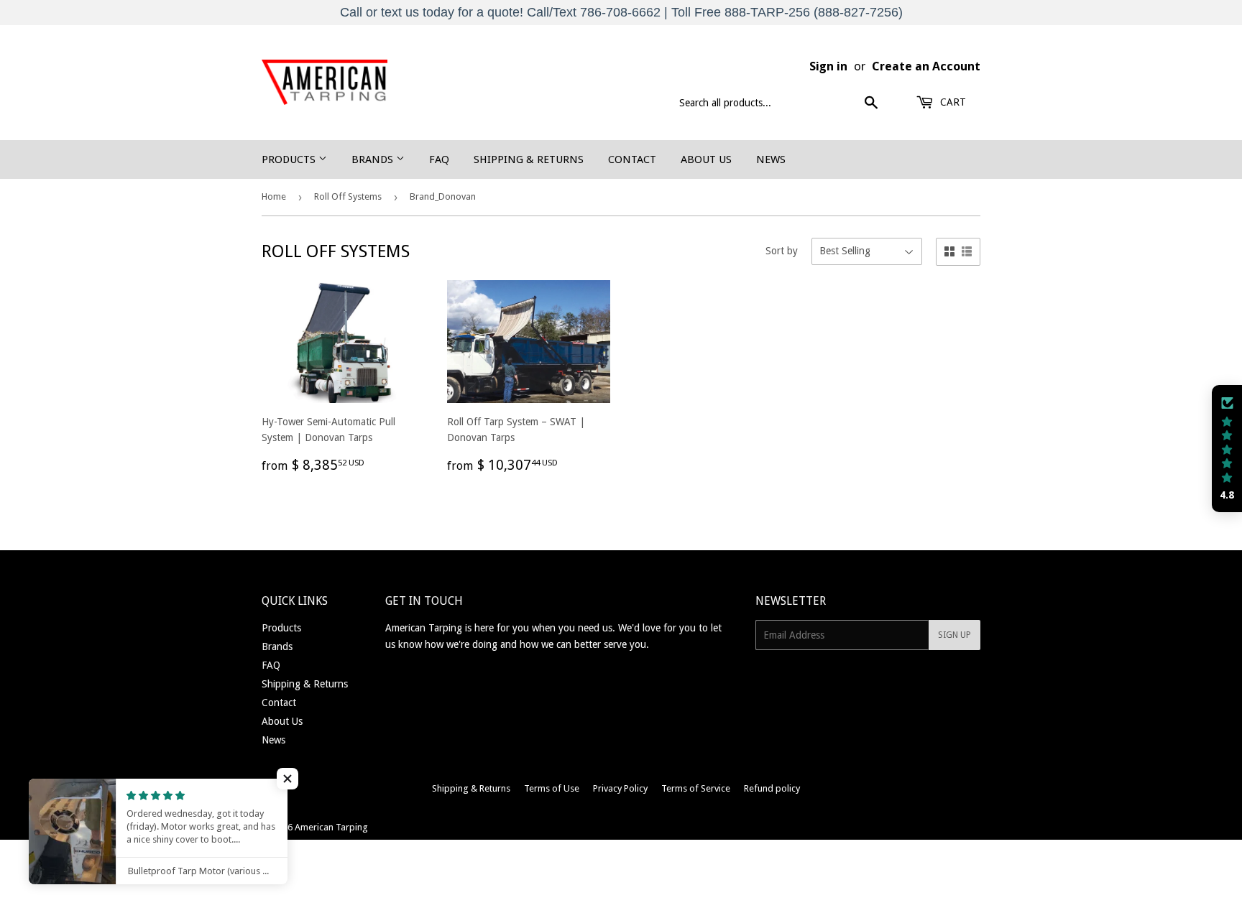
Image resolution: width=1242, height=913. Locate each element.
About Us (706, 159)
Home (274, 196)
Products (290, 159)
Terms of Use (551, 788)
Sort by (781, 250)
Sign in (828, 66)
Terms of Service (695, 788)
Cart (951, 102)
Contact (632, 159)
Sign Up (954, 635)
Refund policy (772, 788)
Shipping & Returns (529, 159)
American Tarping (331, 827)
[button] (1227, 449)
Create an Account (926, 66)
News (771, 159)
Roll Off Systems (348, 196)
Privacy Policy (620, 788)
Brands (373, 159)
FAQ (439, 159)
